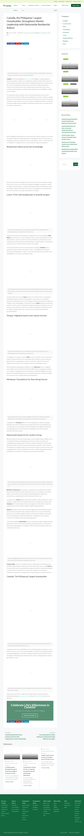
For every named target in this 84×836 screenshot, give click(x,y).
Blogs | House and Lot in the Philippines (30, 33)
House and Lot (15, 809)
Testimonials (4, 809)
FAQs (55, 1)
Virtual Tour (25, 807)
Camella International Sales (46, 813)
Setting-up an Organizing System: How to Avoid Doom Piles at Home (69, 144)
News (48, 33)
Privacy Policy (63, 832)
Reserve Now (77, 1)
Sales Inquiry (78, 803)
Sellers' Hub (46, 803)
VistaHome (35, 805)
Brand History (4, 805)
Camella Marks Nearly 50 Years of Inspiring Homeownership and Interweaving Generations (29, 771)
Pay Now (61, 1)
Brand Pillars (4, 807)
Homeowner (67, 805)
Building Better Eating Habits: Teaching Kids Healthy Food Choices (70, 151)
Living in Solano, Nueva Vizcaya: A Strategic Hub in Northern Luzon (47, 757)
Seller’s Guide (56, 8)
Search (76, 164)
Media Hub (56, 811)
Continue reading (9, 781)
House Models (15, 807)
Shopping (65, 41)
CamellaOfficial (39, 696)
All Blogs (65, 21)
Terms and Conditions (74, 832)
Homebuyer (67, 803)
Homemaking (66, 29)
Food (64, 44)
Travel (64, 35)
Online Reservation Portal (25, 815)
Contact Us (68, 1)
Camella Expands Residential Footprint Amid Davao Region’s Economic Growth (69, 121)
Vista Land (28, 79)
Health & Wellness (68, 38)
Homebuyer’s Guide (33, 5)
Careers (3, 811)
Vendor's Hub (78, 821)
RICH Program (47, 809)
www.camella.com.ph (23, 696)
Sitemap (77, 815)
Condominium (15, 811)
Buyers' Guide (25, 805)
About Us (24, 8)
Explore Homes (15, 8)
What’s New (65, 5)
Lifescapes (14, 805)
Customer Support (46, 5)
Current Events (67, 23)
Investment (44, 33)
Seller (65, 807)
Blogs (55, 805)
